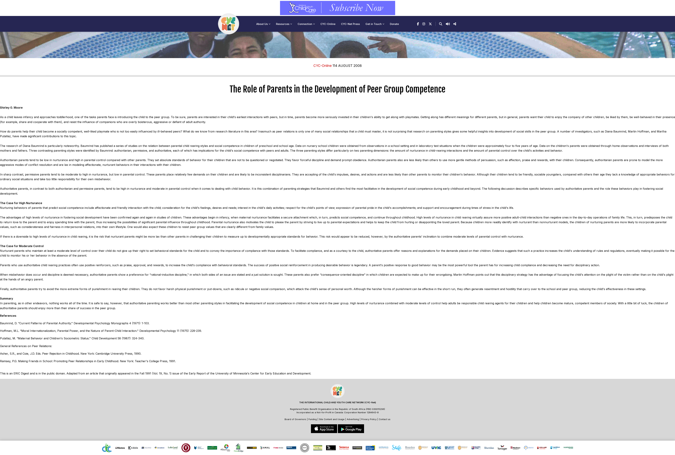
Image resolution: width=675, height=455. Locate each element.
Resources (282, 24)
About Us (262, 24)
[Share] (454, 24)
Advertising (353, 419)
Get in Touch (373, 24)
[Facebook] (418, 24)
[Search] (440, 24)
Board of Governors (295, 419)
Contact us (384, 419)
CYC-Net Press (350, 24)
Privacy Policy (369, 419)
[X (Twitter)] (430, 24)
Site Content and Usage (332, 419)
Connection (305, 24)
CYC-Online (327, 24)
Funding (312, 419)
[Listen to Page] (448, 24)
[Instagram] (424, 24)
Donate (394, 24)
